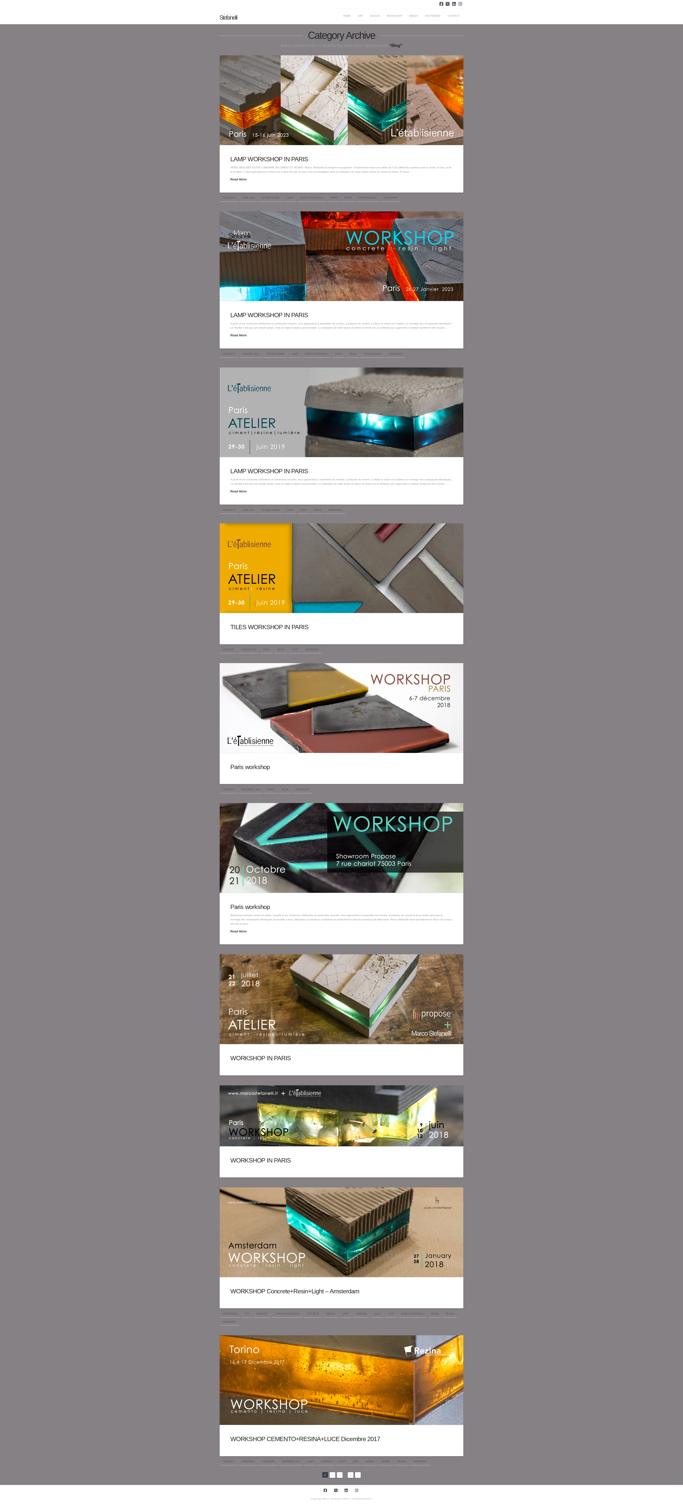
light (377, 1313)
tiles (295, 649)
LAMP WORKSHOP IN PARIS (269, 159)
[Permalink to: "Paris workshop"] (341, 708)
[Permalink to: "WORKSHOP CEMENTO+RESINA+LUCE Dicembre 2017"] (341, 1380)
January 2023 (250, 354)
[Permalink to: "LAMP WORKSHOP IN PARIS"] (341, 100)
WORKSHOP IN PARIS (260, 1058)
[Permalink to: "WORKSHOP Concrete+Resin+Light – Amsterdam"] (341, 1232)
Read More (238, 179)
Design (330, 1313)
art (247, 1313)
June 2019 (248, 510)
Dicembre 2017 (291, 1461)
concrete (229, 197)
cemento (228, 649)
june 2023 (248, 197)
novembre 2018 (250, 789)
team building (368, 197)
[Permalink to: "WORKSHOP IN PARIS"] (341, 999)
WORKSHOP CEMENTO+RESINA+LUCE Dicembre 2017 (305, 1438)
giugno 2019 (248, 649)
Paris (333, 197)
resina (450, 1313)
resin (348, 197)
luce (391, 1313)
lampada (361, 1313)
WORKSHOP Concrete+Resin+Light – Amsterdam (294, 1291)
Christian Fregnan (287, 1313)
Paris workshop (250, 766)
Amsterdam (230, 1313)
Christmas (248, 1461)
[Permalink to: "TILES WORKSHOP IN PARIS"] (341, 568)
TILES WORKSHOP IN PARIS (269, 626)
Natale (370, 1461)
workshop (391, 197)
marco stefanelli (311, 197)
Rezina (401, 1461)
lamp (290, 197)
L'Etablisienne (270, 197)
